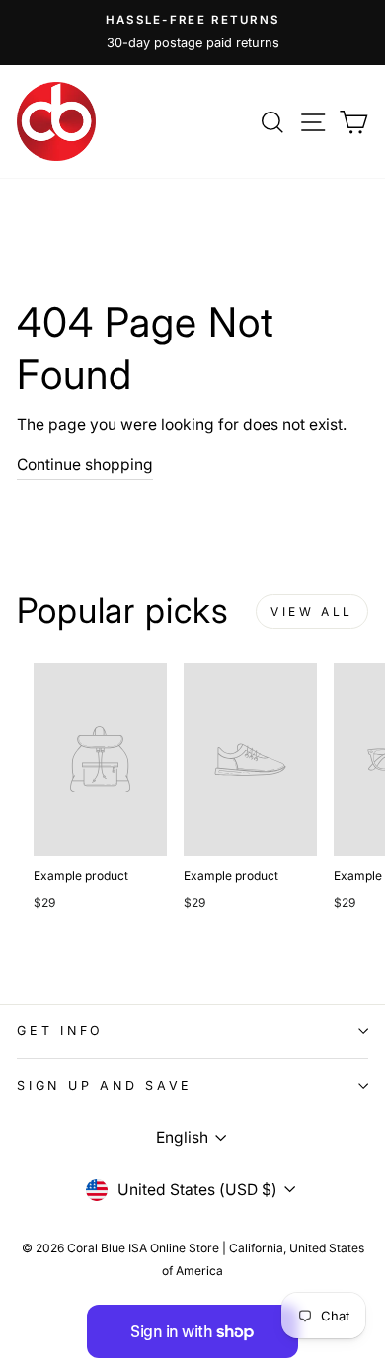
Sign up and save (104, 1085)
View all (311, 611)
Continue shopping (85, 464)
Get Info (60, 1030)
